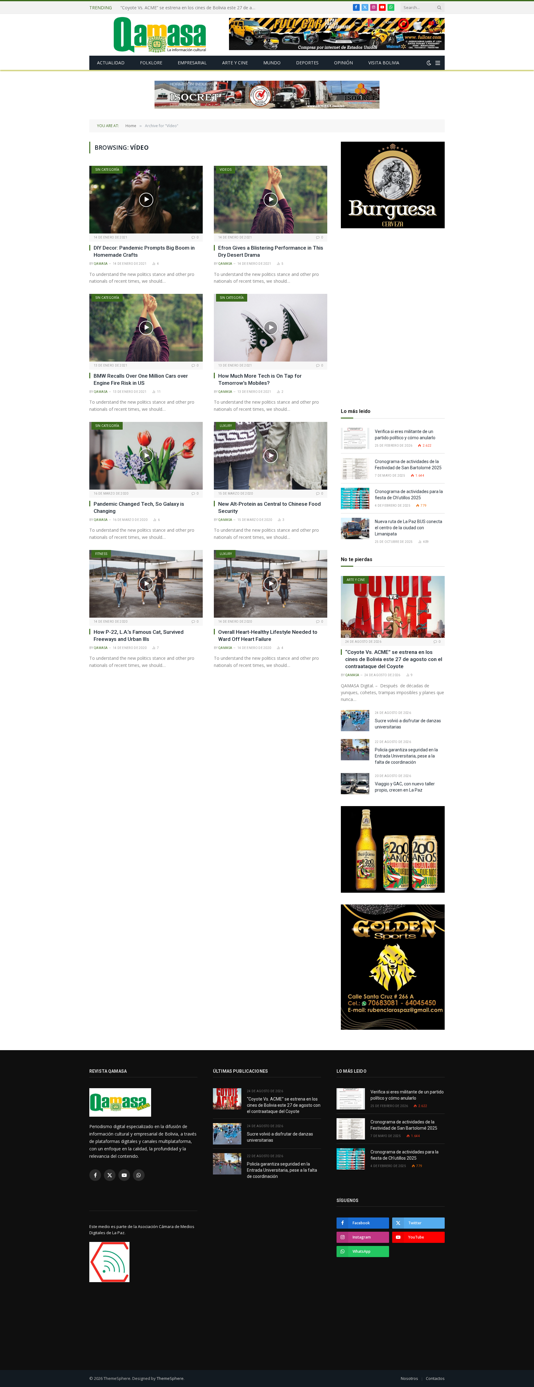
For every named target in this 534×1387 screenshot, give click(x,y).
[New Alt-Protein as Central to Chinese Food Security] (270, 455)
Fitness (101, 554)
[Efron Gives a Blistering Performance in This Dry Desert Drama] (270, 199)
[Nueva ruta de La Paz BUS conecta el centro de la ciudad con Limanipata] (355, 528)
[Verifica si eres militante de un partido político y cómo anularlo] (355, 438)
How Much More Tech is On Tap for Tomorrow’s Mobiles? (260, 379)
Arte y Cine (235, 63)
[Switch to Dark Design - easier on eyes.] (429, 62)
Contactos (435, 1378)
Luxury (226, 425)
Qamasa (101, 263)
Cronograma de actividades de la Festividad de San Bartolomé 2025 (409, 464)
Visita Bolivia (383, 63)
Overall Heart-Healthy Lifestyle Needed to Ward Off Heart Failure (267, 635)
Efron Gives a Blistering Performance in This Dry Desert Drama (270, 251)
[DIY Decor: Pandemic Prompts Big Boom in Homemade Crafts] (146, 199)
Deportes (307, 63)
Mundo (272, 63)
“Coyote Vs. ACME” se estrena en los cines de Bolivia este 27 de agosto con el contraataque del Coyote (393, 659)
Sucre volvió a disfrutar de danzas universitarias (168, 8)
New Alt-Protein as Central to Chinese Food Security (269, 507)
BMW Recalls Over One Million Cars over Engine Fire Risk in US (141, 379)
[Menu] (437, 63)
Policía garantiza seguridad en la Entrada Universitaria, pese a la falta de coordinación (406, 756)
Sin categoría (107, 169)
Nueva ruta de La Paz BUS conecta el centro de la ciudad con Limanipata (408, 527)
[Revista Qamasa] (159, 35)
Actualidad (111, 63)
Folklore (151, 63)
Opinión (343, 63)
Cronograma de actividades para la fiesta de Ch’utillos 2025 (409, 494)
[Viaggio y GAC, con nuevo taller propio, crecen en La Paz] (355, 783)
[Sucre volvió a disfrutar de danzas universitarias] (355, 720)
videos (225, 169)
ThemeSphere (170, 1378)
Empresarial (192, 63)
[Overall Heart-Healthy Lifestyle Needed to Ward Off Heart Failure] (270, 583)
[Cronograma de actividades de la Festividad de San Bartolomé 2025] (355, 468)
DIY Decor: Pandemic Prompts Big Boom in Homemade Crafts (144, 251)
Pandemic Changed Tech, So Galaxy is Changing (139, 507)
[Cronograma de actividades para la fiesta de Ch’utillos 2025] (355, 498)
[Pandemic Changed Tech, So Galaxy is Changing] (146, 455)
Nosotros (409, 1378)
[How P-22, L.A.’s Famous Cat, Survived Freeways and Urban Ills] (146, 583)
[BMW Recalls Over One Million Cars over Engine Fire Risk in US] (146, 327)
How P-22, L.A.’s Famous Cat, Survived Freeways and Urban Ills (139, 635)
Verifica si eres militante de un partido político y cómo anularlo (405, 434)
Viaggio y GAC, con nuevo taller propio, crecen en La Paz (405, 786)
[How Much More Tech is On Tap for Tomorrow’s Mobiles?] (270, 327)
